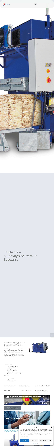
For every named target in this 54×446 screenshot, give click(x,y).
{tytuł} (34, 443)
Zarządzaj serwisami (24, 436)
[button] (51, 427)
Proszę (24, 440)
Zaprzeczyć (33, 440)
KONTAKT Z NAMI (12, 421)
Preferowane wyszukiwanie (45, 440)
